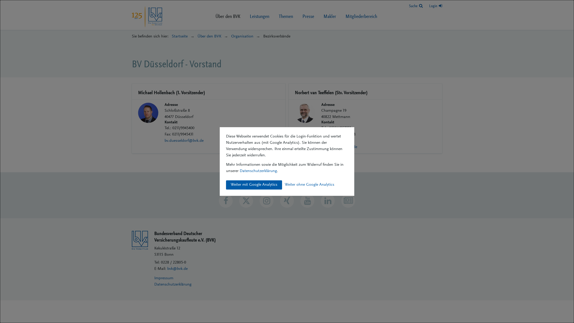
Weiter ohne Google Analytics (309, 185)
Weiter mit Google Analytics (254, 185)
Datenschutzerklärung (258, 171)
